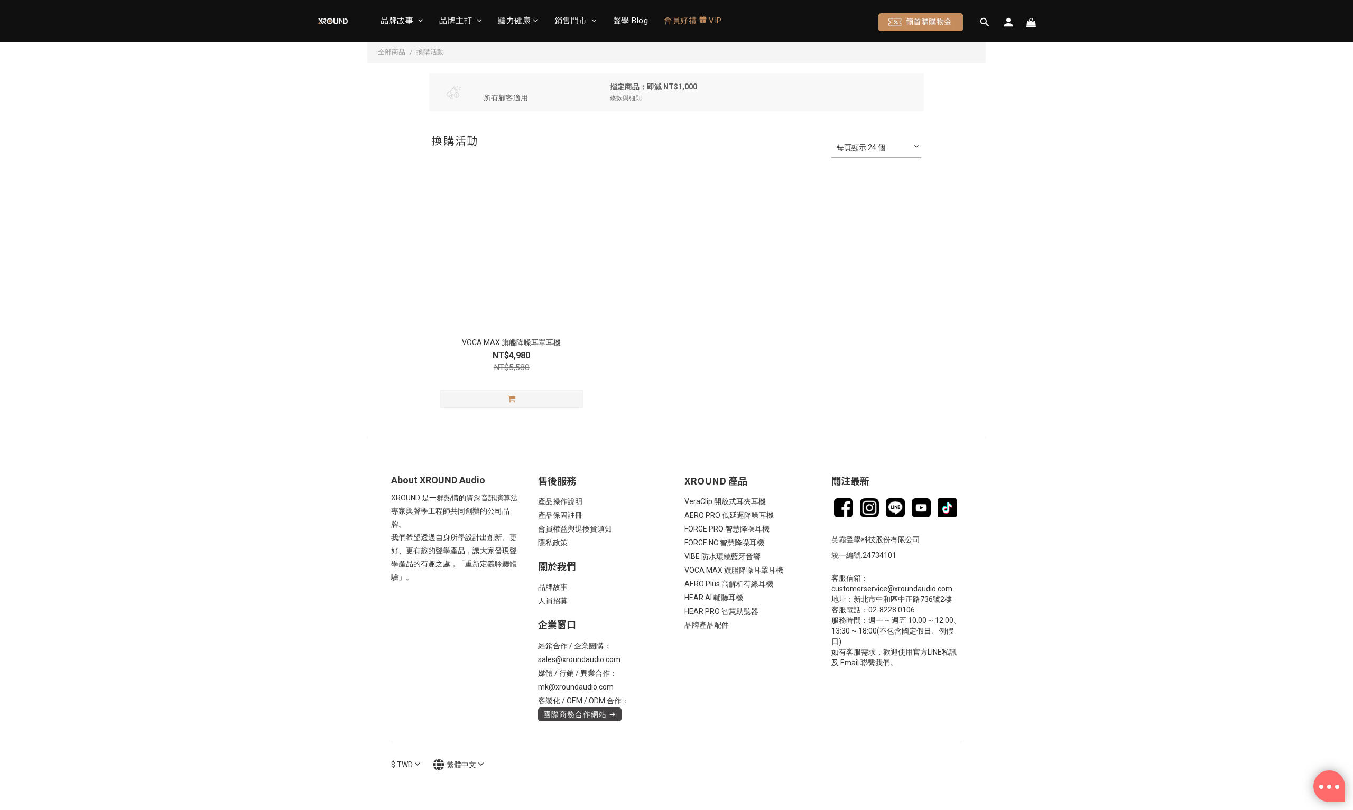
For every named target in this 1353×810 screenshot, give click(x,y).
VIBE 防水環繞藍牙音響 (722, 556)
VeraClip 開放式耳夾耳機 (725, 501)
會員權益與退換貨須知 (575, 529)
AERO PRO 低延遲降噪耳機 (729, 515)
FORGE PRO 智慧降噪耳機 (727, 529)
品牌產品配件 (706, 625)
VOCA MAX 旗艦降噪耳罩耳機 (733, 570)
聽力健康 (514, 20)
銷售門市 (572, 20)
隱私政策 (553, 542)
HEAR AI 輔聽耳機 (713, 597)
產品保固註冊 (560, 515)
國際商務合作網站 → (579, 714)
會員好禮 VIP (693, 20)
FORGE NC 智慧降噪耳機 (724, 542)
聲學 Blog (630, 20)
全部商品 (391, 52)
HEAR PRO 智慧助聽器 (721, 611)
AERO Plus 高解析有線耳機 (728, 584)
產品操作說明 (560, 501)
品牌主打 (457, 20)
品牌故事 (398, 20)
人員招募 (553, 601)
